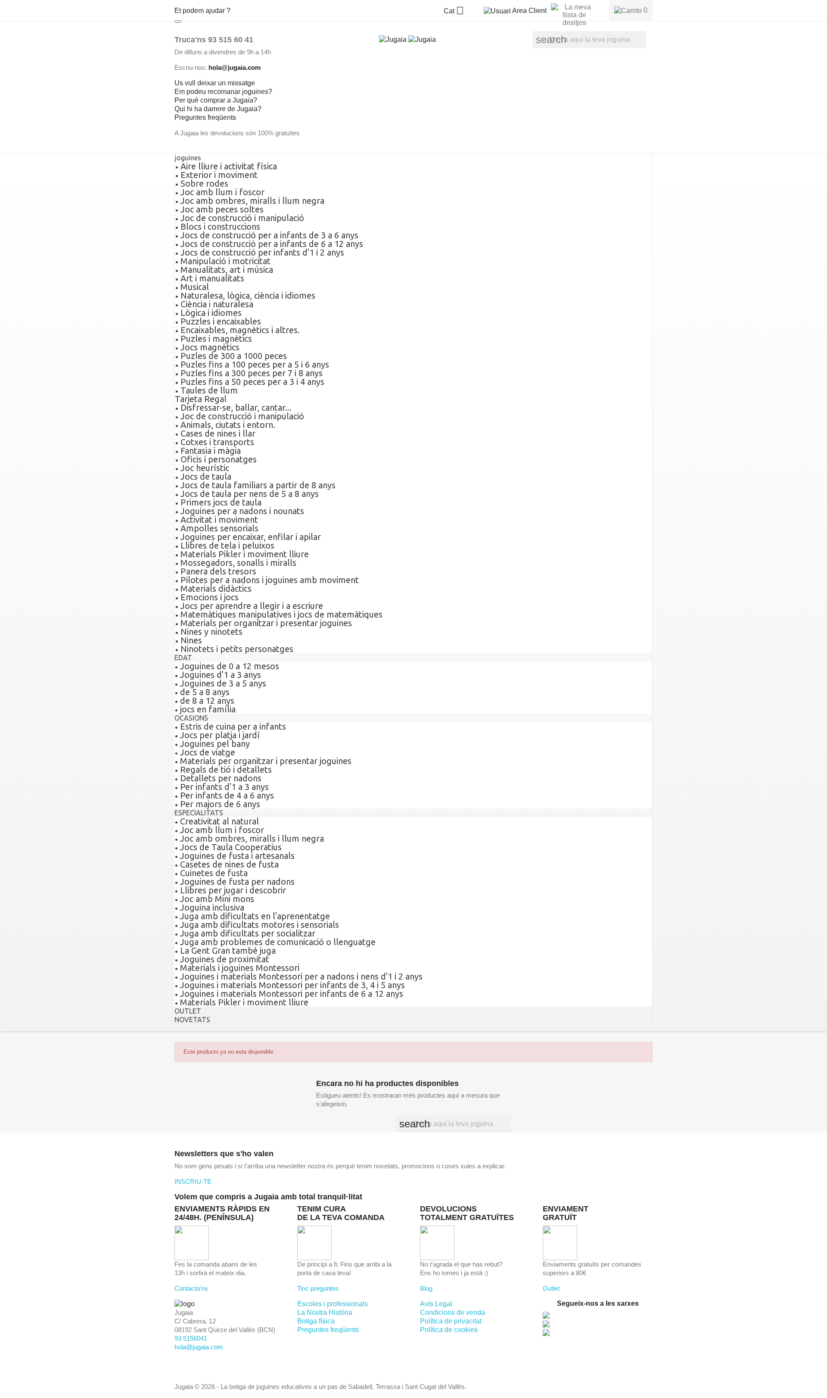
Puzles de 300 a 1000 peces (233, 356)
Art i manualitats (212, 278)
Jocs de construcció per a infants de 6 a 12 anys (271, 244)
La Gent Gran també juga (228, 950)
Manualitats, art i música (226, 270)
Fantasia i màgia (210, 451)
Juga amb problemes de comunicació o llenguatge (278, 942)
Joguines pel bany (215, 744)
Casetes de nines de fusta (229, 864)
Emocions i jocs (209, 597)
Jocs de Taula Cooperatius (231, 847)
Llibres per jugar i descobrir (233, 890)
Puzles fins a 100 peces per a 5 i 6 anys (254, 364)
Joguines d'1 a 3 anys (220, 675)
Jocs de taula (205, 476)
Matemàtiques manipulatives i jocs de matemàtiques (281, 614)
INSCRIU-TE (192, 1181)
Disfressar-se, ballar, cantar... (236, 407)
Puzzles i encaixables (220, 321)
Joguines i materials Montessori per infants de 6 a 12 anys (291, 994)
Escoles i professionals (332, 1304)
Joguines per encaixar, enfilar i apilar (250, 537)
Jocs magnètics (209, 347)
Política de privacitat (451, 1321)
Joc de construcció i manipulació (242, 218)
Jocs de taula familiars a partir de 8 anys (258, 485)
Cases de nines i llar (217, 433)
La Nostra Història (324, 1312)
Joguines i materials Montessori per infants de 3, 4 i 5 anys (292, 985)
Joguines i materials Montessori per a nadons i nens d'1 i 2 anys (301, 976)
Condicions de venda (452, 1312)
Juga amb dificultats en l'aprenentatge (255, 916)
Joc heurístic (204, 468)
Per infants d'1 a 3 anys (224, 787)
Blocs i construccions (220, 226)
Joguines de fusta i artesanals (237, 856)
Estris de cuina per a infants (233, 726)
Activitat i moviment (219, 519)
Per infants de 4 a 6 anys (227, 795)
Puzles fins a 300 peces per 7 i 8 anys (251, 373)
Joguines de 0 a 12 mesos (229, 666)
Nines (191, 640)
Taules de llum (209, 390)
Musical (194, 287)
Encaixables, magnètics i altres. (240, 330)
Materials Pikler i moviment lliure (244, 554)
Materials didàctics (216, 588)
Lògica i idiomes (211, 313)
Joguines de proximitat (224, 959)
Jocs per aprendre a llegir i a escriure (251, 606)
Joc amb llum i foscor (222, 192)
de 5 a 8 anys (205, 692)
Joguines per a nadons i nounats (242, 511)
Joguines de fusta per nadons (237, 881)
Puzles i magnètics (216, 338)
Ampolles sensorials (219, 528)
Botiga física (316, 1321)
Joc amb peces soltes (222, 209)
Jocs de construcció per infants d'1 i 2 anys (262, 252)
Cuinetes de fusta (214, 873)
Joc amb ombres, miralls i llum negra (252, 201)
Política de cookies (449, 1329)
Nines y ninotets (211, 632)
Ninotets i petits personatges (236, 649)
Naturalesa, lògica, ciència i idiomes (247, 295)
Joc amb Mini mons (217, 899)
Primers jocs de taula (220, 502)
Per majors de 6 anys (220, 804)
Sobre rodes (204, 183)
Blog (426, 1288)
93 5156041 (190, 1338)
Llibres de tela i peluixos (227, 545)
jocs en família (208, 709)
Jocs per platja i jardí (220, 735)
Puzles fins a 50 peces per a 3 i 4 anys (252, 382)
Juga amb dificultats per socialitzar (247, 933)
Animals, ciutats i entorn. (227, 425)
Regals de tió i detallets (226, 769)
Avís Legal (436, 1304)
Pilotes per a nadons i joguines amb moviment (269, 580)
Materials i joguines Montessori (239, 968)
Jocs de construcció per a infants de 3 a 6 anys (269, 235)
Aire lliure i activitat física (228, 166)
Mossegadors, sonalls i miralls (238, 563)
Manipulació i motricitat (225, 261)
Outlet (551, 1288)
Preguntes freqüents (328, 1329)
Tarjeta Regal (201, 399)
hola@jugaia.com (198, 1347)
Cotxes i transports (217, 442)
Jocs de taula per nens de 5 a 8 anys (249, 494)
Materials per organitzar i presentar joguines (266, 623)
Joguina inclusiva (212, 907)
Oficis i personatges (218, 459)
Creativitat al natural (219, 821)
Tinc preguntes (318, 1288)
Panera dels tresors (218, 571)
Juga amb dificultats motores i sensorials (259, 925)
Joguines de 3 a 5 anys (223, 683)
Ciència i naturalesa (216, 304)
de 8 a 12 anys (207, 700)
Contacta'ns (191, 1288)
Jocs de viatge (207, 752)
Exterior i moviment (219, 175)
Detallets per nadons (220, 778)
